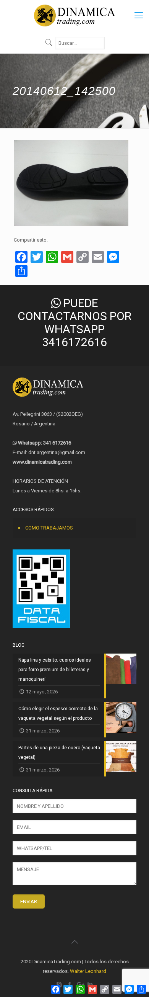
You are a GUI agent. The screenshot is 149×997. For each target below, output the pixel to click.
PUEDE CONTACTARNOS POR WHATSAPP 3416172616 (74, 322)
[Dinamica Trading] (74, 15)
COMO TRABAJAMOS (49, 528)
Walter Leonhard (88, 971)
